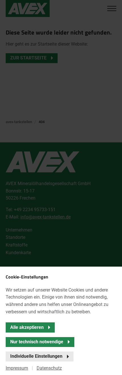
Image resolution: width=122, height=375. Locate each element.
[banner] (61, 187)
